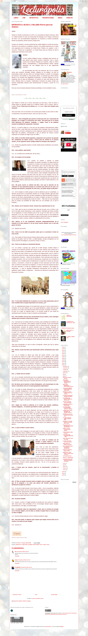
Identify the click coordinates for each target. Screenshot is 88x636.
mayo (64, 463)
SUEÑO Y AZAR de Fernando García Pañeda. (67, 429)
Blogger (62, 626)
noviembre (65, 367)
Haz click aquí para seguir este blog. (68, 234)
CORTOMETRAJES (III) (67, 456)
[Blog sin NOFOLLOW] (65, 242)
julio (64, 374)
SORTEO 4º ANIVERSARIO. (69, 316)
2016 (63, 363)
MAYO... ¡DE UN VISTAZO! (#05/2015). (68, 439)
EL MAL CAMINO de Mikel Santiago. (68, 433)
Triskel (47, 544)
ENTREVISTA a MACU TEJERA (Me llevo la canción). (67, 392)
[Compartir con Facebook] (38, 543)
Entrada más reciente (17, 594)
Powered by (65, 119)
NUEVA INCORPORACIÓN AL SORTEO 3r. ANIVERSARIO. (67, 447)
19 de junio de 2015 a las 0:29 (23, 551)
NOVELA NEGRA (36, 544)
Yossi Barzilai (17, 567)
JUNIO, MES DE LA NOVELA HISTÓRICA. (67, 444)
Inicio (36, 594)
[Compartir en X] (37, 543)
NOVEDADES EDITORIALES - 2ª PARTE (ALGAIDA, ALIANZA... (67, 382)
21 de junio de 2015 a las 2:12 (26, 567)
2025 (63, 348)
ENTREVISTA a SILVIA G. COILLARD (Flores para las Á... (68, 415)
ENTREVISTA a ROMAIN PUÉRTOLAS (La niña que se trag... (67, 422)
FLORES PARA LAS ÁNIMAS (27, 544)
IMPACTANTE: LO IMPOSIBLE (69, 331)
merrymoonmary (47, 626)
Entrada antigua (54, 594)
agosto (64, 372)
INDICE (60, 18)
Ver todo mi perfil (64, 83)
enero (64, 469)
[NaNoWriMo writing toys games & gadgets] (68, 64)
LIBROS (16, 18)
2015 (63, 364)
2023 (63, 351)
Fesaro (16, 559)
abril (64, 464)
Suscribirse (69, 115)
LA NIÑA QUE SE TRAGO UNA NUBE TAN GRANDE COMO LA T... (68, 411)
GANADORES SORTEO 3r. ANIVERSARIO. (68, 405)
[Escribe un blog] (35, 543)
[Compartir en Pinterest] (39, 543)
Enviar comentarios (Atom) (37, 598)
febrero (64, 468)
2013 (63, 473)
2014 (63, 471)
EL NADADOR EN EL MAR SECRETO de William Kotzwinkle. (67, 460)
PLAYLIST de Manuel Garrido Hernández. (67, 402)
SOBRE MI (69, 18)
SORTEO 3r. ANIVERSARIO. (68, 457)
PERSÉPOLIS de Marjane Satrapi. (68, 328)
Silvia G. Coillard (42, 544)
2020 (63, 356)
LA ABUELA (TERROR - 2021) (70, 337)
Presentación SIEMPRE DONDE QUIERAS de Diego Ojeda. (67, 389)
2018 (63, 360)
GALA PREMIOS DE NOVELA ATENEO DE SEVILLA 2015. (67, 399)
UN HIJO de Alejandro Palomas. (67, 378)
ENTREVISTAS (33, 18)
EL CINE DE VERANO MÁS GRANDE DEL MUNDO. (68, 396)
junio (64, 376)
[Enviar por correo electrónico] (34, 543)
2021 (63, 355)
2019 (63, 358)
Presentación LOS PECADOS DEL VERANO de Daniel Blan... (68, 425)
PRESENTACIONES (48, 18)
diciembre (65, 366)
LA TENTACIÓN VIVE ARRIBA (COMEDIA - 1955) (67, 418)
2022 (63, 353)
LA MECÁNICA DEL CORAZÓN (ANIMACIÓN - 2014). (68, 435)
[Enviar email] (64, 126)
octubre (64, 369)
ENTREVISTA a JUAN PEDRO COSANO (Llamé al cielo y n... (68, 453)
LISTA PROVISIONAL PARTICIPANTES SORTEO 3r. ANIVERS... (68, 407)
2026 (63, 347)
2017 (63, 361)
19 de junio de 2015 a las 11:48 (24, 559)
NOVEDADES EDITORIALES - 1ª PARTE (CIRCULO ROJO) (68, 385)
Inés (16, 551)
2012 (63, 475)
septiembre (65, 371)
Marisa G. (70, 72)
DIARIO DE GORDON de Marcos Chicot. (67, 450)
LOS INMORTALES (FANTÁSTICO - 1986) (70, 322)
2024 (63, 350)
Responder (17, 556)
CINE (23, 18)
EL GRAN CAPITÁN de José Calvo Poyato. (67, 441)
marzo (64, 466)
